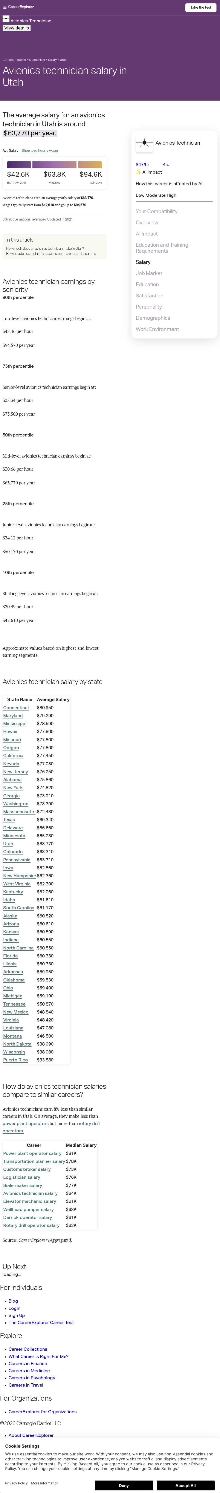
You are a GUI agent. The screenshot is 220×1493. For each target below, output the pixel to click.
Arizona (11, 924)
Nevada (11, 764)
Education (147, 284)
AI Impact (147, 234)
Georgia (11, 796)
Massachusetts (19, 812)
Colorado (13, 852)
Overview (147, 222)
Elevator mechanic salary (29, 1201)
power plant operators (26, 1123)
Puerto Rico (15, 1060)
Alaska (10, 916)
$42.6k (18, 177)
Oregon (11, 748)
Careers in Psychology (32, 1378)
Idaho (9, 900)
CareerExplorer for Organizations (43, 1412)
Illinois (10, 964)
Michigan (12, 996)
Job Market (149, 273)
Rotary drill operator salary (31, 1225)
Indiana (11, 940)
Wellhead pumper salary (28, 1209)
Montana (12, 1036)
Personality (149, 307)
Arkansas (13, 972)
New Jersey (15, 772)
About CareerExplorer (31, 1435)
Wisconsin (14, 1052)
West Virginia (17, 884)
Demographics (153, 318)
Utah (8, 844)
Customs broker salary (27, 1169)
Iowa (8, 868)
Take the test (201, 7)
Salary (143, 262)
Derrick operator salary (27, 1217)
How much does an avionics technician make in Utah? (45, 248)
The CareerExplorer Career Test (41, 1322)
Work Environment (157, 329)
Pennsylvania (17, 860)
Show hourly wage (40, 150)
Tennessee (14, 1004)
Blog (13, 1301)
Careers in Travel (26, 1385)
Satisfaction (149, 296)
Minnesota (14, 836)
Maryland (13, 716)
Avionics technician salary (30, 1193)
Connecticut (16, 708)
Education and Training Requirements (162, 248)
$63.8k (54, 177)
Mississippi (14, 723)
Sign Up (17, 1315)
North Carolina (18, 948)
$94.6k (91, 177)
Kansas (11, 932)
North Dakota (17, 1044)
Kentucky (13, 892)
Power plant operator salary (32, 1153)
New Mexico (16, 1012)
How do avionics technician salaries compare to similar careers (51, 254)
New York (13, 788)
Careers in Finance (28, 1363)
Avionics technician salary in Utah (65, 77)
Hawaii (10, 731)
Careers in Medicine (29, 1371)
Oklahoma (14, 980)
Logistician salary (21, 1177)
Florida (10, 956)
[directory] (55, 247)
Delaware (13, 828)
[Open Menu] (94, 7)
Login (14, 1308)
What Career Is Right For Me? (39, 1356)
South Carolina (18, 908)
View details (16, 27)
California (13, 755)
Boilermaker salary (22, 1185)
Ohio (8, 988)
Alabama (12, 780)
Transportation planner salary (34, 1161)
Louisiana (13, 1028)
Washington (15, 804)
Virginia (11, 1020)
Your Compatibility (157, 211)
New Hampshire (19, 876)
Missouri (12, 740)
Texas (9, 820)
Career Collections (28, 1349)
